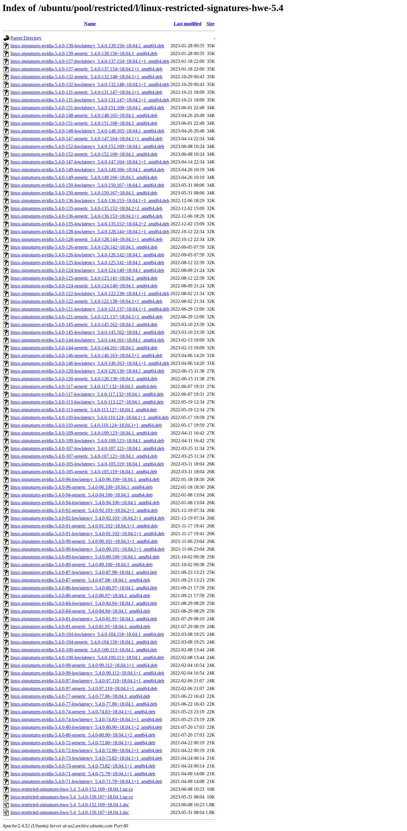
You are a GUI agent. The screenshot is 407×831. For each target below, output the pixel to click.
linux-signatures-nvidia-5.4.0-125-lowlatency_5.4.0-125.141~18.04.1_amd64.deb (87, 262)
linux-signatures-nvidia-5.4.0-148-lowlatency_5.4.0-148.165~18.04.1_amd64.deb (87, 130)
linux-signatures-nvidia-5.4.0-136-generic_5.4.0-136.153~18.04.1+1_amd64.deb (86, 216)
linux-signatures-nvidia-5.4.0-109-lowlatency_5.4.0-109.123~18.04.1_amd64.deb (87, 440)
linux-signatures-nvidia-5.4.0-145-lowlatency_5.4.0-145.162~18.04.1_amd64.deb (87, 332)
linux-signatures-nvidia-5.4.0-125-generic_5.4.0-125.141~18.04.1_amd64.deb (83, 278)
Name (90, 23)
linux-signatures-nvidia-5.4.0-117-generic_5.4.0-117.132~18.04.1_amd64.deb (83, 386)
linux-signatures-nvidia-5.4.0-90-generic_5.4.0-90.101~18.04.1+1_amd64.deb (84, 541)
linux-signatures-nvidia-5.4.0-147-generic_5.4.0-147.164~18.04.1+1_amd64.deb (86, 138)
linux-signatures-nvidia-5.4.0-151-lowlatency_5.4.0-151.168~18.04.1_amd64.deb (87, 107)
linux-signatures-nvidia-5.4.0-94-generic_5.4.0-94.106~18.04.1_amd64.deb (81, 494)
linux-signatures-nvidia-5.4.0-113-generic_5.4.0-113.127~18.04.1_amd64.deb (83, 409)
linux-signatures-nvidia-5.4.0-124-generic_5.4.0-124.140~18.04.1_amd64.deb (83, 285)
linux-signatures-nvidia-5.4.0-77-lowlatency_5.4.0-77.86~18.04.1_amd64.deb (83, 703)
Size (210, 23)
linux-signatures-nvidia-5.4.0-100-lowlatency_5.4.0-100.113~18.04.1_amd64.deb (87, 657)
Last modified (187, 23)
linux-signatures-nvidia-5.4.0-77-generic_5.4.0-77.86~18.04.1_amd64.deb (80, 696)
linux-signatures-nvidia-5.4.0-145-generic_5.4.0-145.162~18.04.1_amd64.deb (83, 324)
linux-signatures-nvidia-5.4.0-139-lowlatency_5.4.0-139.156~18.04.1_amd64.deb (87, 45)
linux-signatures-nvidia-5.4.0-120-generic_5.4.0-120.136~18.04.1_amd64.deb (83, 378)
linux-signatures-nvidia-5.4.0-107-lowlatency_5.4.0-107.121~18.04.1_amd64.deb (87, 448)
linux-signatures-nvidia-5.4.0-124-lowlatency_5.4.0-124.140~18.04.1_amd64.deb (87, 270)
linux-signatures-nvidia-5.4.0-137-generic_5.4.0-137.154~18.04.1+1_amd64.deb (86, 68)
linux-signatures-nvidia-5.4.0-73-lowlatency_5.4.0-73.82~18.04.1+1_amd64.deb (86, 758)
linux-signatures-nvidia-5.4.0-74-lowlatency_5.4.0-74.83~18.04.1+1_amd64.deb (86, 719)
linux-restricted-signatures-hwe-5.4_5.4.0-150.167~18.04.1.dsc (69, 812)
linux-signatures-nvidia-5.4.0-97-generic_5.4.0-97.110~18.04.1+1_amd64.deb (83, 688)
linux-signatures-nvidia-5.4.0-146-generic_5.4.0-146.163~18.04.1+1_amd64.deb (86, 355)
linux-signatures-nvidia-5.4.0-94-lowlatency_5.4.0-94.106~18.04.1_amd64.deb (84, 502)
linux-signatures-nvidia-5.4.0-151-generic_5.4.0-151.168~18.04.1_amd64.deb (83, 123)
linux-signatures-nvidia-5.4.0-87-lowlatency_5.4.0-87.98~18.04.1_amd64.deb (83, 572)
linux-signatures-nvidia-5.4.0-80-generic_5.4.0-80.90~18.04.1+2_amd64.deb (82, 734)
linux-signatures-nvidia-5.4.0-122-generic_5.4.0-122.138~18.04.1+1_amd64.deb (86, 301)
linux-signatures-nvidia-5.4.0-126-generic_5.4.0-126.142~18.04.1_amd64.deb (83, 247)
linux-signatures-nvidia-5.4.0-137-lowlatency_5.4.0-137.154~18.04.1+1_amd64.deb (89, 61)
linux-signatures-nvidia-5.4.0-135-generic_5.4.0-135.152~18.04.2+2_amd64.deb (86, 208)
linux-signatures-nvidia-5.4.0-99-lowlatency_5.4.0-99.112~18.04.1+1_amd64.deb (87, 673)
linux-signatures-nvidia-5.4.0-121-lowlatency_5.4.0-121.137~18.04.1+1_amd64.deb (89, 309)
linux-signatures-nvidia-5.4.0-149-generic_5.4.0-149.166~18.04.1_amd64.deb (83, 177)
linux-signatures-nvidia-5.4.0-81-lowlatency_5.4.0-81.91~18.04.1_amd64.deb (83, 618)
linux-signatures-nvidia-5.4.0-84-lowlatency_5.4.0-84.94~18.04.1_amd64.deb (83, 603)
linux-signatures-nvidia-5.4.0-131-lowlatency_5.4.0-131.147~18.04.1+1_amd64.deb (89, 99)
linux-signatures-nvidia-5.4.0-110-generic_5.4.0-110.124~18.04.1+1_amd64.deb (86, 425)
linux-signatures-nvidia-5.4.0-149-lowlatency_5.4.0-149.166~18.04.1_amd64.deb (87, 169)
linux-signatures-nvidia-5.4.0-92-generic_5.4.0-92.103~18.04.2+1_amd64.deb (84, 510)
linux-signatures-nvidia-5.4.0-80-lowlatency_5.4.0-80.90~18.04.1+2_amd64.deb (86, 727)
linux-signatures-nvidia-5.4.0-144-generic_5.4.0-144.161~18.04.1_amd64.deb (83, 347)
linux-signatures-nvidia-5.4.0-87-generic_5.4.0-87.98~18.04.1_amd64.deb (80, 580)
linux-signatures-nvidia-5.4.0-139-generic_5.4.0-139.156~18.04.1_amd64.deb (83, 53)
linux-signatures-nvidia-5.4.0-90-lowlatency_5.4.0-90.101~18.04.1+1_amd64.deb (87, 549)
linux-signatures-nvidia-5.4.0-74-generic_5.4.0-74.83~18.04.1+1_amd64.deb (82, 711)
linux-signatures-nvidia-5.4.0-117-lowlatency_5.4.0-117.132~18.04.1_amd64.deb (87, 394)
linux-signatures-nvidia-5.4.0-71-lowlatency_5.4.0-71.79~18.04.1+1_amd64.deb (86, 781)
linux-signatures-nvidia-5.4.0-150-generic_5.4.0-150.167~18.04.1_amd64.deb (83, 192)
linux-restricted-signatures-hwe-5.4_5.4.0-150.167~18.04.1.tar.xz (71, 796)
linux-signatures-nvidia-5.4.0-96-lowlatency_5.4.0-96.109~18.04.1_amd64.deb (84, 479)
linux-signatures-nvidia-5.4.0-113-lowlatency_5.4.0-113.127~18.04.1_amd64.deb (87, 401)
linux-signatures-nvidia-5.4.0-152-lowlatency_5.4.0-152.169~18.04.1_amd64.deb (87, 146)
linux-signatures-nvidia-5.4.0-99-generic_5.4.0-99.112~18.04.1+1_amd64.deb (83, 665)
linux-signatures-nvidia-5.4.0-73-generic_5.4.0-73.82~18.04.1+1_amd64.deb (82, 765)
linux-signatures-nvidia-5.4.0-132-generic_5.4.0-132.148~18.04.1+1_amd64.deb (86, 76)
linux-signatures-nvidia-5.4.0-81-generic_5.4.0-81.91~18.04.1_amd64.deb (80, 626)
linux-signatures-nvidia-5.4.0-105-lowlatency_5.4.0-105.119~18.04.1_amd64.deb (87, 463)
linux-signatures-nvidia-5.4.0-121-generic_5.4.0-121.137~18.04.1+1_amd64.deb (86, 316)
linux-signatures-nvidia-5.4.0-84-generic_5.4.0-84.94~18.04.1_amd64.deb (80, 611)
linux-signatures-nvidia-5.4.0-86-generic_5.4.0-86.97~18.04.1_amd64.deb (80, 595)
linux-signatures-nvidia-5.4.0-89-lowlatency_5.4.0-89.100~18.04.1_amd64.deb (84, 556)
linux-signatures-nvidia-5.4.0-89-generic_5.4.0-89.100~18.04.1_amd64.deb (81, 564)
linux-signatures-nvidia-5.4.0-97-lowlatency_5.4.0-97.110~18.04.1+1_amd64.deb (87, 680)
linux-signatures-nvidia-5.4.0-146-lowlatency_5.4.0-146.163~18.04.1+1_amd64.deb (89, 363)
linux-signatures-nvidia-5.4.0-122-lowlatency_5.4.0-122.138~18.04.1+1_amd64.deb (89, 293)
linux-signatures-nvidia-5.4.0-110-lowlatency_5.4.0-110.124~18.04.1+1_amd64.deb (89, 417)
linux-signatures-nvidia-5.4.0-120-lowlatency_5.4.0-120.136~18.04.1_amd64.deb (87, 371)
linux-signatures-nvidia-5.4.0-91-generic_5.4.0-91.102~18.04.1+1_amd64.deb (84, 525)
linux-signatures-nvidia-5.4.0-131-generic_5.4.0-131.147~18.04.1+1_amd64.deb (86, 92)
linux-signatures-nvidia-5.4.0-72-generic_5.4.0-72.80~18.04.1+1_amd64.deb (82, 742)
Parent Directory (25, 38)
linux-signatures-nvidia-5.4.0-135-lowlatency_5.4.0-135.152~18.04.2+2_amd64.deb (89, 223)
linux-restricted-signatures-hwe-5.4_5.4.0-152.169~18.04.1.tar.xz (71, 789)
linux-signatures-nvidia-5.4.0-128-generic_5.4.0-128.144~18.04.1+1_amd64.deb (86, 239)
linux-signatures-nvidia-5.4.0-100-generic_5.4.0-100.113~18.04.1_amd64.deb (83, 649)
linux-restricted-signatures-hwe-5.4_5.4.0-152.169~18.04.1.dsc (69, 804)
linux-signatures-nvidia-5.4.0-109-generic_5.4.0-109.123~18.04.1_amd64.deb (83, 432)
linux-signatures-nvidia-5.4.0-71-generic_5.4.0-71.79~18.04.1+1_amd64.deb (82, 773)
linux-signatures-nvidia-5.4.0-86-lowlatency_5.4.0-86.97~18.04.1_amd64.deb (83, 587)
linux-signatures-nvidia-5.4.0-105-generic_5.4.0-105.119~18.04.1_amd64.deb (83, 471)
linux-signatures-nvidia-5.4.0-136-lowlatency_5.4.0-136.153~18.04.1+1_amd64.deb (89, 200)
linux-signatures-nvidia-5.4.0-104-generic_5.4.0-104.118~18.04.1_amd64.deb (83, 642)
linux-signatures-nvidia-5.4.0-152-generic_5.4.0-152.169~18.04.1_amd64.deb (83, 154)
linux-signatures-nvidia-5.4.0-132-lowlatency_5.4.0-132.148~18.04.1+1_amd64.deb (89, 84)
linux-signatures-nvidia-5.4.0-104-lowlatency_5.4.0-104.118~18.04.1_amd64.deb (87, 634)
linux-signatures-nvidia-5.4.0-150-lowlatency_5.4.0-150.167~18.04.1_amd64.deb (87, 185)
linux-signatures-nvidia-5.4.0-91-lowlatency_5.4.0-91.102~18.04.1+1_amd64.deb (87, 533)
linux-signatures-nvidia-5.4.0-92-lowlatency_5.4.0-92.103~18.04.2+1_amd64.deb (87, 518)
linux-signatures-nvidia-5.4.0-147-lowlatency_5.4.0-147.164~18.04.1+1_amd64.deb (89, 161)
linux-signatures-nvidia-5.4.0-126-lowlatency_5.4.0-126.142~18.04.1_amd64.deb (87, 254)
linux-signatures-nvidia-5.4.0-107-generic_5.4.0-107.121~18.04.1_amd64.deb (83, 456)
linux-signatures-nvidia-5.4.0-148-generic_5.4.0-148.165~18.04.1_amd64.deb (83, 115)
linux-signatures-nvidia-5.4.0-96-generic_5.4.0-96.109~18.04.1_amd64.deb (81, 487)
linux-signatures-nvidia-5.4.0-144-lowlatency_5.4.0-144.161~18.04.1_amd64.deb (87, 340)
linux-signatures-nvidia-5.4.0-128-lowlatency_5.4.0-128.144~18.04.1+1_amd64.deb (89, 231)
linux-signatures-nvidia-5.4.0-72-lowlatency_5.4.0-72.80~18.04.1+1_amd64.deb (86, 750)
